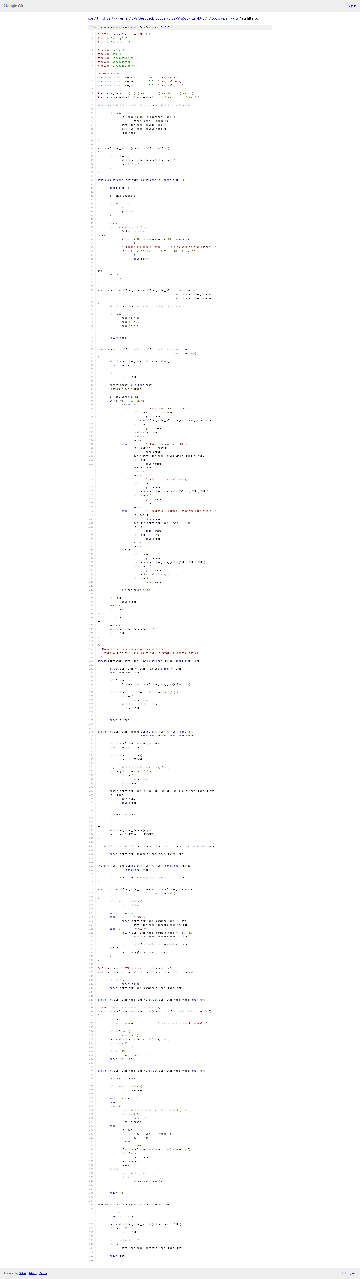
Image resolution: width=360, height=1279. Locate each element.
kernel (123, 18)
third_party (106, 18)
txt (344, 1273)
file (165, 27)
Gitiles (22, 1273)
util (236, 18)
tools (216, 18)
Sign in (352, 6)
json (353, 1273)
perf (226, 18)
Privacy (32, 1273)
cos (91, 18)
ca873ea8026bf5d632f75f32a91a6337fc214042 (168, 18)
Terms (43, 1273)
